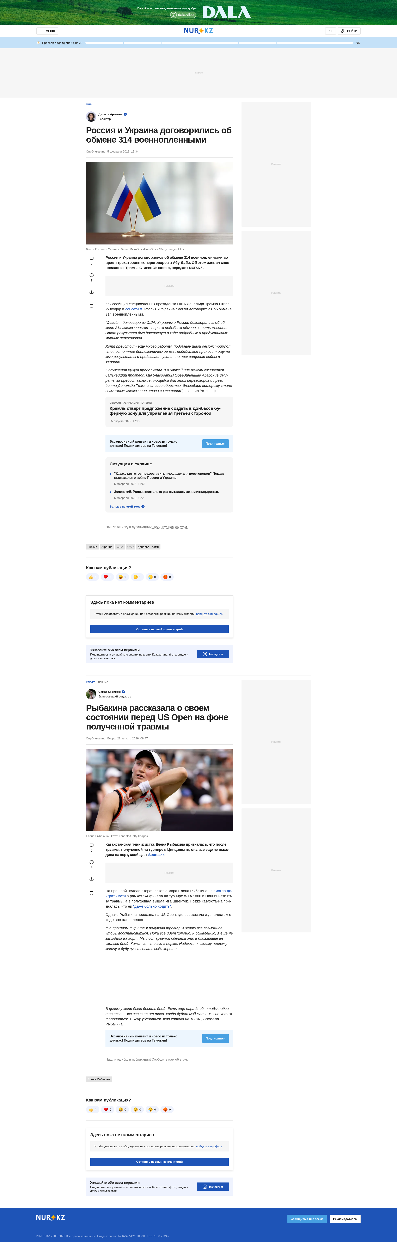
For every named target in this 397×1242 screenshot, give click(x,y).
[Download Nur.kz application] (198, 12)
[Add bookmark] (91, 306)
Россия (92, 546)
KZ (330, 31)
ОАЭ (130, 546)
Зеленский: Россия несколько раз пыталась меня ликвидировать (166, 491)
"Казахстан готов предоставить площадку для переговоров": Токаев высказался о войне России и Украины (169, 475)
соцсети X (133, 309)
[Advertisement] (198, 72)
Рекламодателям (345, 1219)
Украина (106, 546)
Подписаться (216, 443)
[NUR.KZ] (198, 30)
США (120, 546)
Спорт (90, 682)
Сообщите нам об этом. (170, 527)
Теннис (103, 682)
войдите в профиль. (209, 613)
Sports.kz (156, 855)
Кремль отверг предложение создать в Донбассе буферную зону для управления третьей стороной (165, 411)
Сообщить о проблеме (307, 1219)
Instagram (216, 654)
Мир (89, 104)
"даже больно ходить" (152, 906)
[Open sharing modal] (91, 292)
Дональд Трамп (148, 546)
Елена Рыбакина (99, 1079)
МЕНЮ (50, 31)
